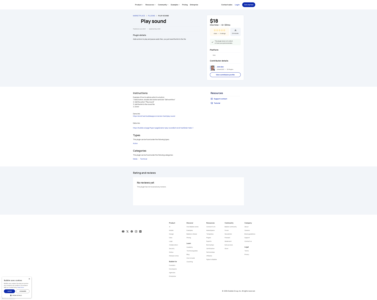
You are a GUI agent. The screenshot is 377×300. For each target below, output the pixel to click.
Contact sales (226, 5)
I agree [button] (9, 291)
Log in (237, 5)
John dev (220, 67)
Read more (20, 287)
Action (135, 143)
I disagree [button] (22, 291)
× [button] (29, 279)
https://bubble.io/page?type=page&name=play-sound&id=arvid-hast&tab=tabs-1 (163, 128)
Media (135, 159)
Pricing (185, 5)
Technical (143, 159)
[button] (16, 295)
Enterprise (194, 5)
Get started (248, 5)
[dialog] (16, 287)
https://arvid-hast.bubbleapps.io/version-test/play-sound (154, 116)
